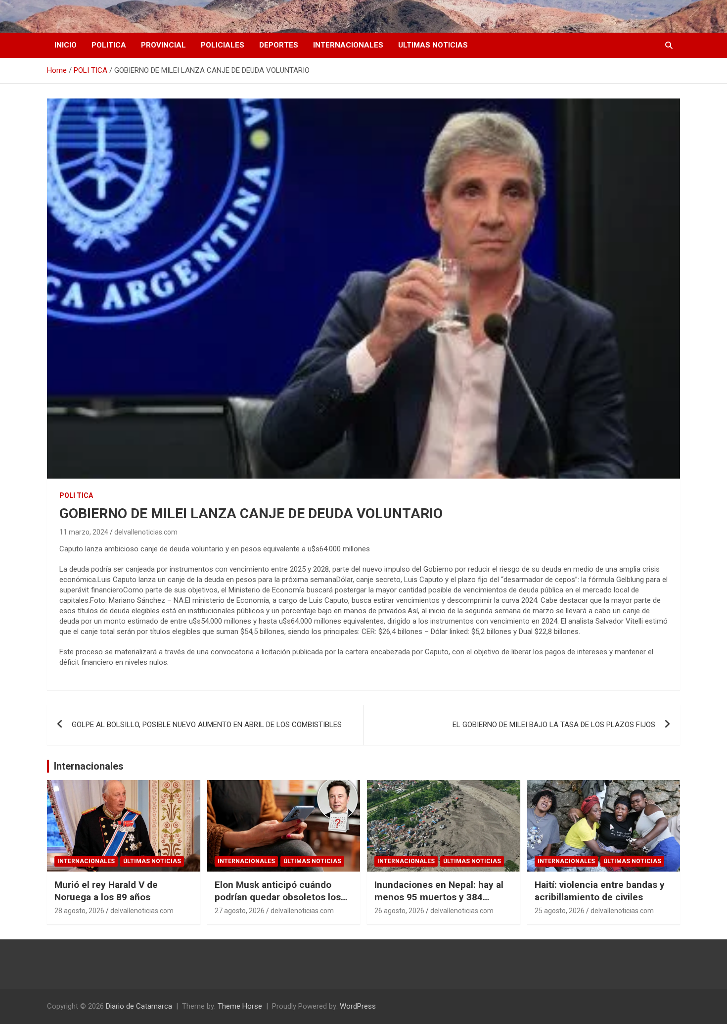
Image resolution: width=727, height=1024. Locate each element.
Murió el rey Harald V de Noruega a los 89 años (106, 891)
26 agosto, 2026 (399, 911)
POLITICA (108, 45)
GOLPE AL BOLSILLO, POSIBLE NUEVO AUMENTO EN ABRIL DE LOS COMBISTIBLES (207, 724)
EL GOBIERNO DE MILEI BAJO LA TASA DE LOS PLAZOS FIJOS (554, 724)
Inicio (65, 45)
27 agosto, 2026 (240, 911)
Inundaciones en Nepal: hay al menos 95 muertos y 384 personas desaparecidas (438, 897)
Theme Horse (240, 1006)
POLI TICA (76, 495)
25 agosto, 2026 (560, 911)
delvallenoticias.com (146, 532)
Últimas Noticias (152, 861)
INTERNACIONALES (348, 45)
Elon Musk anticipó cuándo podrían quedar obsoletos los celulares (278, 897)
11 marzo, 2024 (83, 532)
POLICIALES (222, 45)
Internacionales (89, 766)
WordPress (358, 1006)
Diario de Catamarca (139, 1006)
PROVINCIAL (163, 45)
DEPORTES (278, 45)
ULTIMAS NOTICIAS (433, 45)
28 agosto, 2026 (79, 911)
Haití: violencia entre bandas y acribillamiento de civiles (600, 891)
